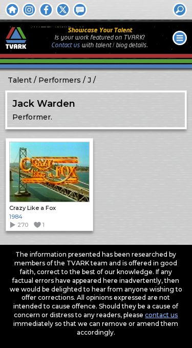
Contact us (65, 45)
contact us (161, 315)
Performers (59, 80)
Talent (20, 80)
